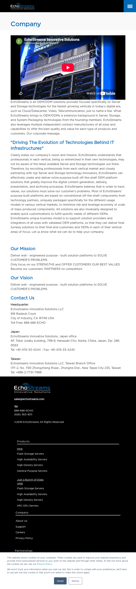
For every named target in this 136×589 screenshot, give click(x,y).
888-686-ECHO (23, 410)
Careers (20, 532)
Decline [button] (75, 580)
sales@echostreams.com (29, 399)
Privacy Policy (44, 564)
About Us (21, 520)
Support (21, 526)
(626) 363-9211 (23, 414)
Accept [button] (60, 580)
